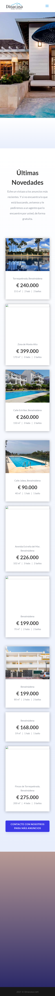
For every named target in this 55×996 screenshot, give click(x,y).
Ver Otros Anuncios (27, 712)
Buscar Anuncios (23, 91)
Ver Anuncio (27, 271)
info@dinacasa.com (15, 957)
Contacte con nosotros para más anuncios (27, 826)
